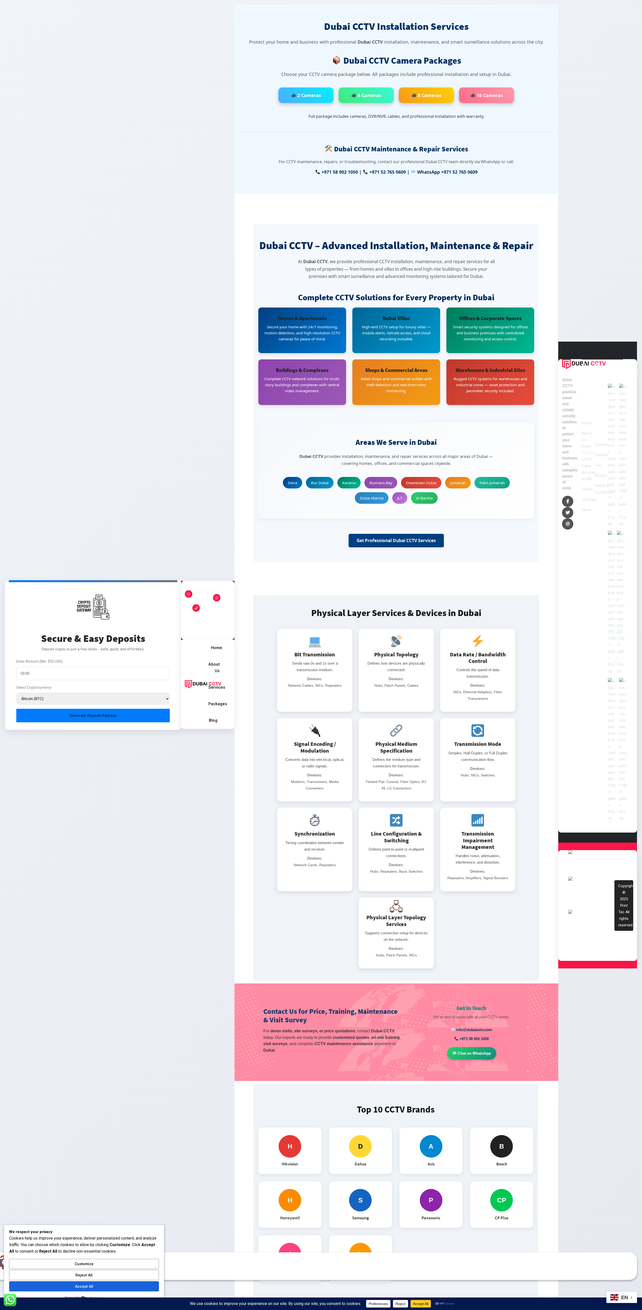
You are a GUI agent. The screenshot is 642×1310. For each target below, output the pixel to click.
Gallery (587, 489)
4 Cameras (368, 95)
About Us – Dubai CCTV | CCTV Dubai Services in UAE (589, 456)
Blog (213, 720)
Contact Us (230, 610)
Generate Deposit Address (93, 715)
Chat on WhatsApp (474, 1053)
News (586, 510)
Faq (598, 465)
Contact (601, 444)
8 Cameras (429, 95)
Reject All (84, 1275)
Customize (84, 1264)
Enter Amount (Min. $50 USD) (39, 661)
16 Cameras (489, 95)
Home (216, 647)
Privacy (601, 475)
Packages (217, 703)
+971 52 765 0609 (387, 172)
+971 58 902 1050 (340, 172)
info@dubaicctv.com (473, 1030)
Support (601, 455)
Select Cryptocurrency (33, 687)
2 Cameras (308, 95)
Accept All (84, 1286)
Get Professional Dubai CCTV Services (396, 540)
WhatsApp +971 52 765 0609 (447, 172)
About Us (214, 667)
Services (216, 687)
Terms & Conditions (604, 488)
